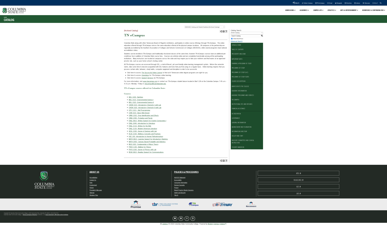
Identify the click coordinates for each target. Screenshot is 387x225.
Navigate (339, 3)
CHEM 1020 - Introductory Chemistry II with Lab (145, 107)
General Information (239, 122)
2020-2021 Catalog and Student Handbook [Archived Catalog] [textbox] (202, 27)
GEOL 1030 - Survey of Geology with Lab (143, 131)
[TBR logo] (165, 204)
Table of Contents (238, 49)
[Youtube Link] (193, 218)
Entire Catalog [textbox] (235, 32)
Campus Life (317, 10)
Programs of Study (238, 68)
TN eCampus (321, 3)
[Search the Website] (380, 3)
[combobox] (205, 27)
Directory (349, 3)
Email (330, 3)
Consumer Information (180, 183)
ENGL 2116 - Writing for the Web (140, 126)
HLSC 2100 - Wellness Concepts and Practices (145, 134)
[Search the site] (380, 3)
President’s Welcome (239, 54)
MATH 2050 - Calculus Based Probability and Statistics (147, 142)
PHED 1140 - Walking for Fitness (140, 147)
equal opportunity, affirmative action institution (56, 215)
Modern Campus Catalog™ (217, 224)
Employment (93, 185)
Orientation (145, 75)
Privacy (176, 188)
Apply (297, 173)
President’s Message (96, 190)
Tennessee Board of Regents (30, 215)
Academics (303, 10)
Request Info (297, 180)
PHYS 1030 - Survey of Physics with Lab (142, 149)
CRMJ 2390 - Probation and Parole (140, 118)
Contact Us (93, 180)
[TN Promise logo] (136, 204)
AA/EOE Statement (179, 178)
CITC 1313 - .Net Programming (139, 110)
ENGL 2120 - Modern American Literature (143, 128)
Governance (236, 118)
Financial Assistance (238, 108)
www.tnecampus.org (150, 81)
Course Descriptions (239, 81)
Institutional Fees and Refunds (242, 104)
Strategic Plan (94, 195)
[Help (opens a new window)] (226, 31)
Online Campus (308, 3)
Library (358, 3)
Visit (297, 186)
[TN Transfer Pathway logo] (222, 204)
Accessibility (178, 180)
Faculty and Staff (237, 136)
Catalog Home (236, 45)
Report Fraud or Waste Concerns (184, 190)
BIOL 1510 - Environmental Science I (141, 100)
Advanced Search (236, 41)
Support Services (147, 78)
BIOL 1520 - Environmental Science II (141, 102)
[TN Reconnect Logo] (251, 204)
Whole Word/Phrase (238, 39)
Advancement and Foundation (242, 127)
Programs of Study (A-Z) (240, 72)
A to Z (376, 3)
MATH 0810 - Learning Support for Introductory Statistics (148, 139)
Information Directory (239, 131)
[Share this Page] (221, 31)
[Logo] (14, 10)
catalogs (165, 224)
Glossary (367, 3)
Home (5, 17)
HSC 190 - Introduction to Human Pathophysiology (146, 136)
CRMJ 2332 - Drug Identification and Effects (144, 115)
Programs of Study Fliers (240, 77)
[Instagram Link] (187, 218)
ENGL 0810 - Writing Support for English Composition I (147, 121)
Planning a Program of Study (242, 63)
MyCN (297, 3)
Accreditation (236, 114)
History (92, 188)
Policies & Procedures (186, 172)
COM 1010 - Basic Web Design (139, 113)
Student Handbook (238, 147)
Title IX (176, 195)
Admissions (289, 10)
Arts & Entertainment (348, 10)
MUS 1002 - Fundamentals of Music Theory (143, 144)
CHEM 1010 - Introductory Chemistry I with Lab (145, 105)
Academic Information (239, 91)
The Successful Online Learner (152, 73)
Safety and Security (180, 193)
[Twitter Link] (181, 218)
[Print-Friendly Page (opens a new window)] (224, 31)
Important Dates (237, 59)
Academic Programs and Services (243, 95)
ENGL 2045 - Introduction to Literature (142, 123)
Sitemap (92, 193)
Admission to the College (240, 86)
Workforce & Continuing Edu (372, 10)
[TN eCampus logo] (193, 204)
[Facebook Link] (175, 218)
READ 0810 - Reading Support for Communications (146, 152)
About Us (94, 172)
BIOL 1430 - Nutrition (136, 97)
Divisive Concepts (179, 185)
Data (91, 183)
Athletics (331, 10)
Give (297, 193)
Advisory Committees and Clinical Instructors (243, 141)
